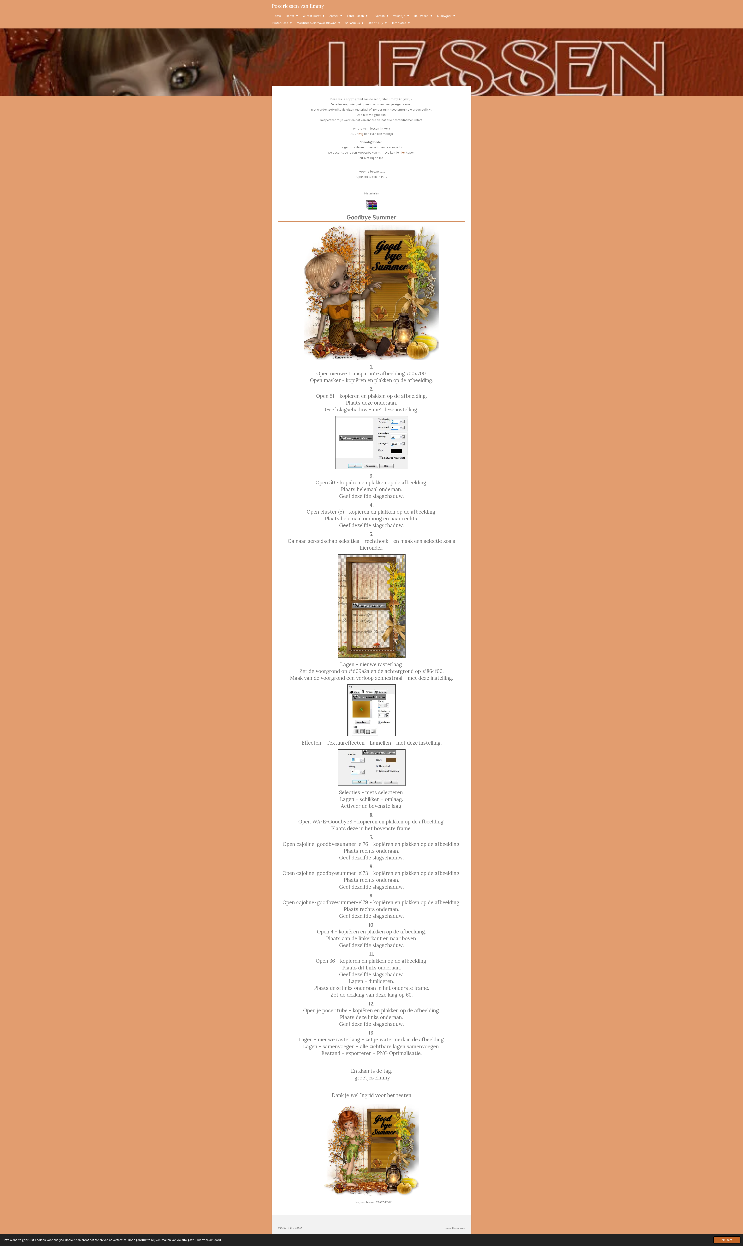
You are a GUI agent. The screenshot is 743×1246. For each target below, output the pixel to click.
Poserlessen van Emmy (298, 6)
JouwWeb (460, 1228)
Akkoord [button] (727, 1240)
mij (361, 134)
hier (402, 152)
